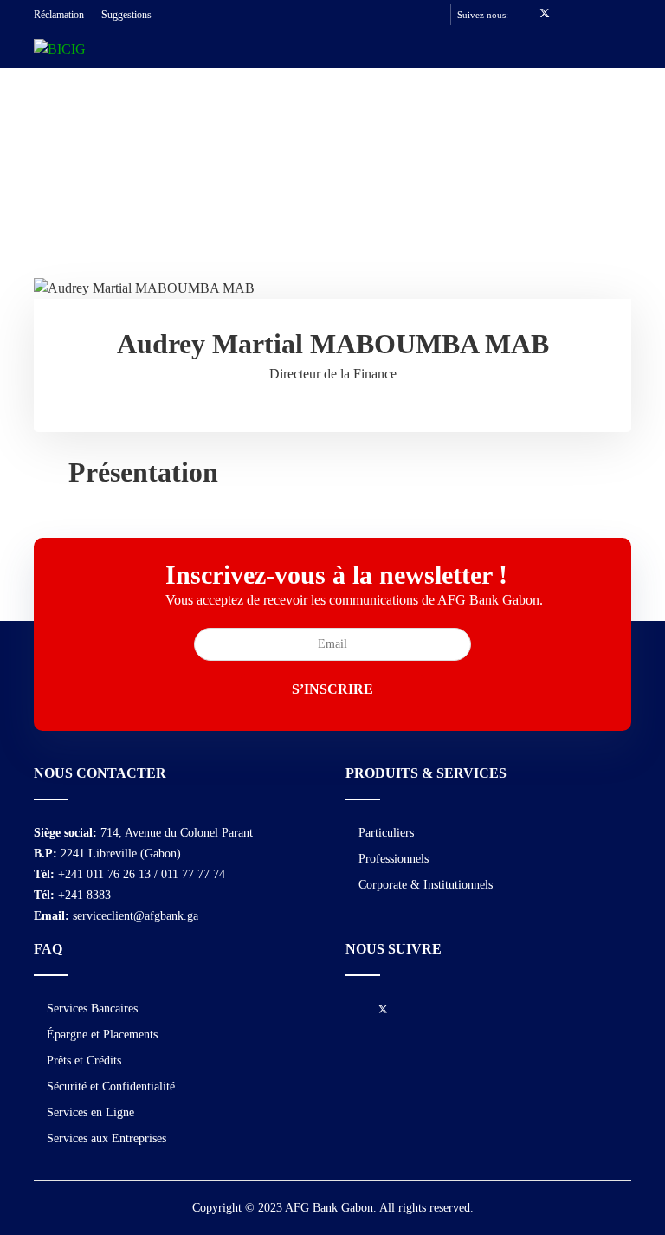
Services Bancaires (92, 1008)
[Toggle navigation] (611, 61)
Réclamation (59, 15)
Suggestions (126, 15)
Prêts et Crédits (84, 1060)
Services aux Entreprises (106, 1138)
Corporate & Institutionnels (425, 884)
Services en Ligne (90, 1112)
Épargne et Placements (102, 1034)
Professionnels (393, 858)
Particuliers (386, 832)
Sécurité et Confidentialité (111, 1086)
